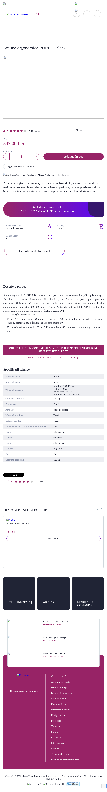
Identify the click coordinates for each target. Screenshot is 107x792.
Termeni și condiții (60, 754)
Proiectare (56, 720)
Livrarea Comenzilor (61, 693)
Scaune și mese (39, 35)
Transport (56, 726)
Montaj (54, 731)
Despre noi (56, 737)
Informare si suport (60, 709)
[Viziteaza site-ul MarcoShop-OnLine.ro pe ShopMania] (73, 784)
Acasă (24, 35)
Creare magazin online (72, 776)
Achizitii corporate (60, 681)
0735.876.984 (32, 3)
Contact (55, 748)
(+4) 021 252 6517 (52, 624)
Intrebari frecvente (60, 743)
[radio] (16, 482)
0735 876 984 (50, 640)
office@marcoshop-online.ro (23, 691)
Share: (79, 130)
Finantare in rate (59, 704)
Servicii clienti (58, 698)
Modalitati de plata (60, 687)
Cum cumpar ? (58, 676)
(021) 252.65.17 (15, 3)
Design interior (58, 715)
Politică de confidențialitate (65, 759)
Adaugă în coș (73, 156)
